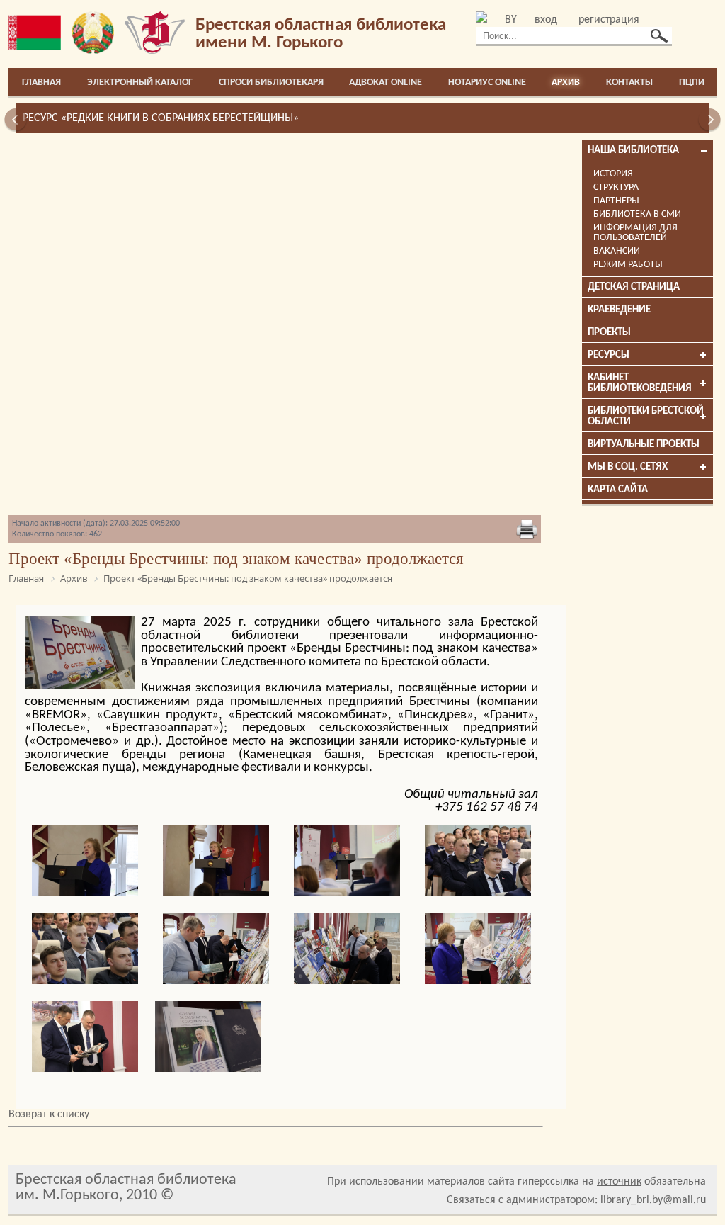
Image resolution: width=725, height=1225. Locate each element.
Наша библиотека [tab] (633, 150)
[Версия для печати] (526, 531)
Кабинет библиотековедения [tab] (640, 383)
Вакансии (616, 251)
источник (619, 1181)
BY (511, 20)
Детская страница (634, 287)
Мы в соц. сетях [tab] (628, 467)
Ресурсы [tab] (608, 355)
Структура (616, 187)
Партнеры (616, 201)
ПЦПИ (691, 82)
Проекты (609, 332)
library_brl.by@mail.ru (653, 1200)
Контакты (629, 82)
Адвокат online (385, 82)
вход (546, 20)
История (613, 174)
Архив (566, 82)
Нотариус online (487, 82)
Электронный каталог (140, 82)
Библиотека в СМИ (637, 214)
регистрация (608, 20)
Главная (41, 82)
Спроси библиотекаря (271, 82)
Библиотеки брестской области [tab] (646, 416)
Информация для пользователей (635, 232)
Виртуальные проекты (644, 444)
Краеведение (619, 310)
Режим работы (628, 264)
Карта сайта (618, 490)
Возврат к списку (48, 1114)
